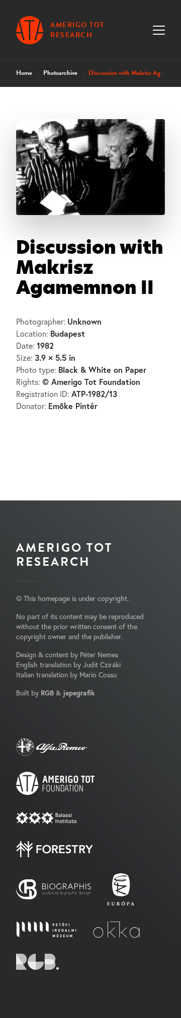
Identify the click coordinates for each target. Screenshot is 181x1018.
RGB (47, 692)
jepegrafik (79, 692)
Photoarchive (60, 73)
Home (24, 73)
